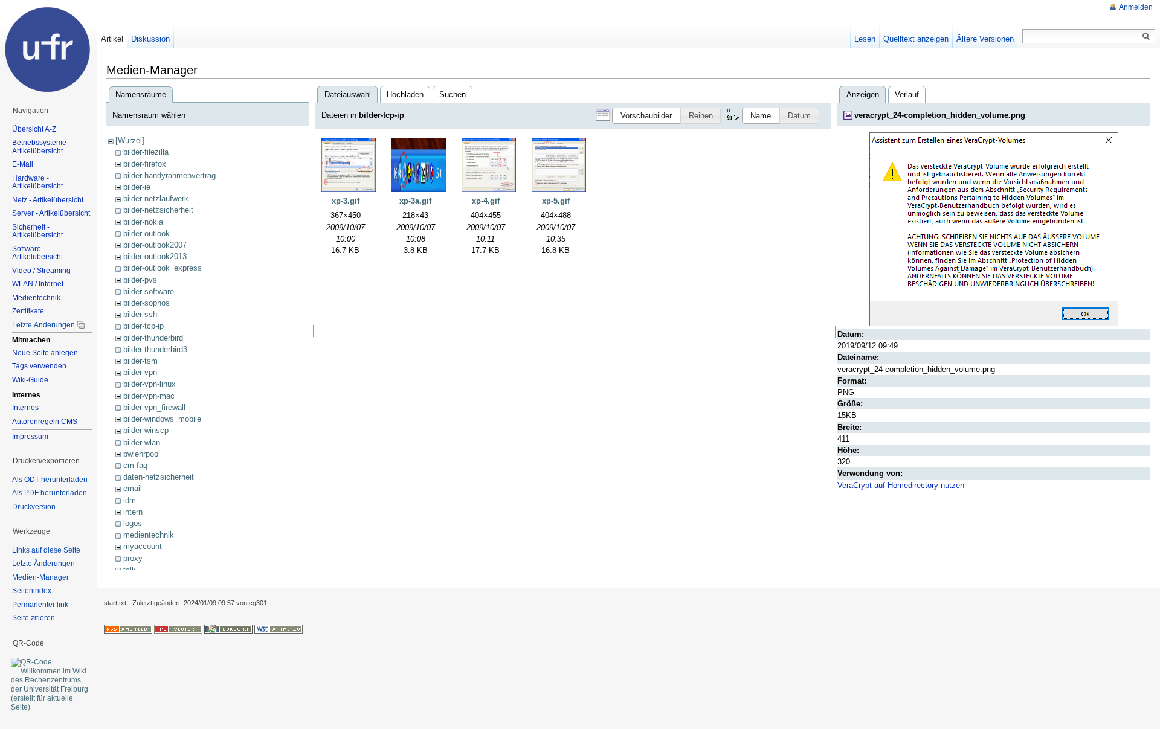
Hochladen (405, 94)
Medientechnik (36, 298)
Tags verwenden (39, 366)
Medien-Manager (40, 577)
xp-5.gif (556, 200)
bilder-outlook (146, 233)
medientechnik (148, 534)
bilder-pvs (140, 279)
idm (129, 500)
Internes (25, 407)
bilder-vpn (140, 372)
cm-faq (135, 465)
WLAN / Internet (37, 284)
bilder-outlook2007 (155, 244)
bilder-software (148, 291)
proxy (133, 558)
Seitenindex (31, 590)
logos (132, 523)
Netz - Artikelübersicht (47, 200)
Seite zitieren (33, 618)
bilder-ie (136, 186)
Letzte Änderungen (43, 325)
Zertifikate (28, 311)
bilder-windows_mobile (162, 418)
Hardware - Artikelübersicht (37, 182)
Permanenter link (40, 604)
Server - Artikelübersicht (51, 213)
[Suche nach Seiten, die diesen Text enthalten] (1146, 37)
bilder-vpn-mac (149, 395)
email (132, 488)
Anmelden (1136, 7)
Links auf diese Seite (46, 550)
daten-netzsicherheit (158, 476)
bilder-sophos (146, 302)
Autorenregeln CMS (44, 421)
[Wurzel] (129, 140)
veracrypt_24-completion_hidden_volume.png (939, 115)
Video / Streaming (41, 270)
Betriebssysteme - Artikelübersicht (41, 146)
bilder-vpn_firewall (154, 407)
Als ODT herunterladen (50, 479)
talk (129, 569)
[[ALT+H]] (48, 48)
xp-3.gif (345, 200)
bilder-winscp (146, 430)
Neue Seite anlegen (45, 352)
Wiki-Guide (30, 380)
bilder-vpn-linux (149, 383)
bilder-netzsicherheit (158, 209)
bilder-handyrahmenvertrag (169, 175)
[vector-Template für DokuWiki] (178, 628)
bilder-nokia (143, 221)
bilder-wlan (141, 442)
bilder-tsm (140, 360)
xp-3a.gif (415, 200)
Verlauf (907, 94)
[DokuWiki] (228, 628)
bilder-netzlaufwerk (155, 198)
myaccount (142, 546)
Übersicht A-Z (34, 129)
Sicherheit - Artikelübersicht (37, 231)
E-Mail (22, 164)
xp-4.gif (486, 200)
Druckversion (34, 507)
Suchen (452, 94)
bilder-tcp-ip (143, 325)
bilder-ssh (140, 314)
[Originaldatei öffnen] (993, 228)
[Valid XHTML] (278, 628)
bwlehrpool (141, 453)
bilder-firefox (144, 164)
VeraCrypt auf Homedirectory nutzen (900, 485)
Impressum (30, 436)
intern (133, 511)
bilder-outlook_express (162, 267)
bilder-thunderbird (153, 337)
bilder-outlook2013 (155, 256)
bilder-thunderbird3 (155, 349)
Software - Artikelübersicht (37, 253)
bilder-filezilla (146, 151)
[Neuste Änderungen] (128, 628)
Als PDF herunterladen (49, 493)
